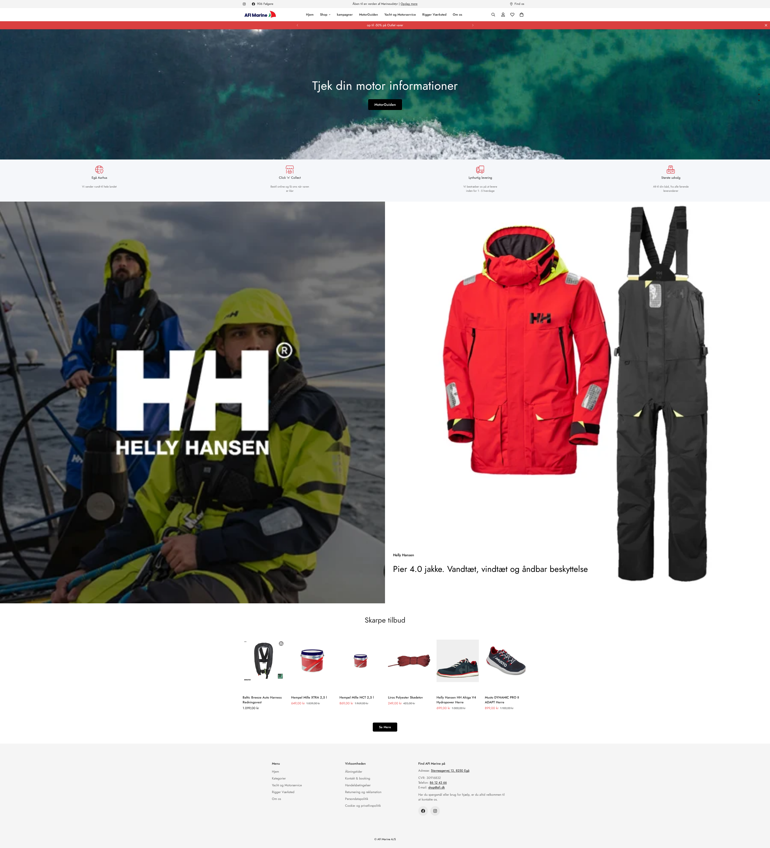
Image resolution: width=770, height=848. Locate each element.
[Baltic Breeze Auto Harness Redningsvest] (264, 661)
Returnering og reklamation (363, 792)
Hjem (310, 14)
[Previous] (297, 25)
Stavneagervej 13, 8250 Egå (450, 770)
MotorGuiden (368, 14)
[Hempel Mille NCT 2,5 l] (360, 661)
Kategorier (279, 778)
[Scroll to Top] (762, 826)
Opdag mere (409, 4)
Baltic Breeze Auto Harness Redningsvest (262, 700)
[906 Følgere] (423, 811)
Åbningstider (353, 771)
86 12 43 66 (438, 782)
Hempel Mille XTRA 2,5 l (309, 697)
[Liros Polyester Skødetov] (409, 661)
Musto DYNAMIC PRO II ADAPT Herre (502, 700)
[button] (521, 14)
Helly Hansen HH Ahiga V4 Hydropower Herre (456, 700)
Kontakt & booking (357, 778)
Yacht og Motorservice (400, 14)
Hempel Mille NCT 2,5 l (356, 697)
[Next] (472, 25)
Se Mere (385, 727)
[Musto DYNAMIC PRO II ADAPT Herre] (506, 661)
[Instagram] (244, 4)
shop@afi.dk (436, 787)
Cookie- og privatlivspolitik (363, 805)
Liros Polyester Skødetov (405, 697)
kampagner (345, 14)
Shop (323, 14)
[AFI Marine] (260, 14)
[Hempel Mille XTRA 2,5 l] (312, 661)
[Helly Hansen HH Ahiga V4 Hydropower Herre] (458, 661)
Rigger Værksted (434, 14)
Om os (457, 14)
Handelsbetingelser (358, 785)
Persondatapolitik (356, 799)
